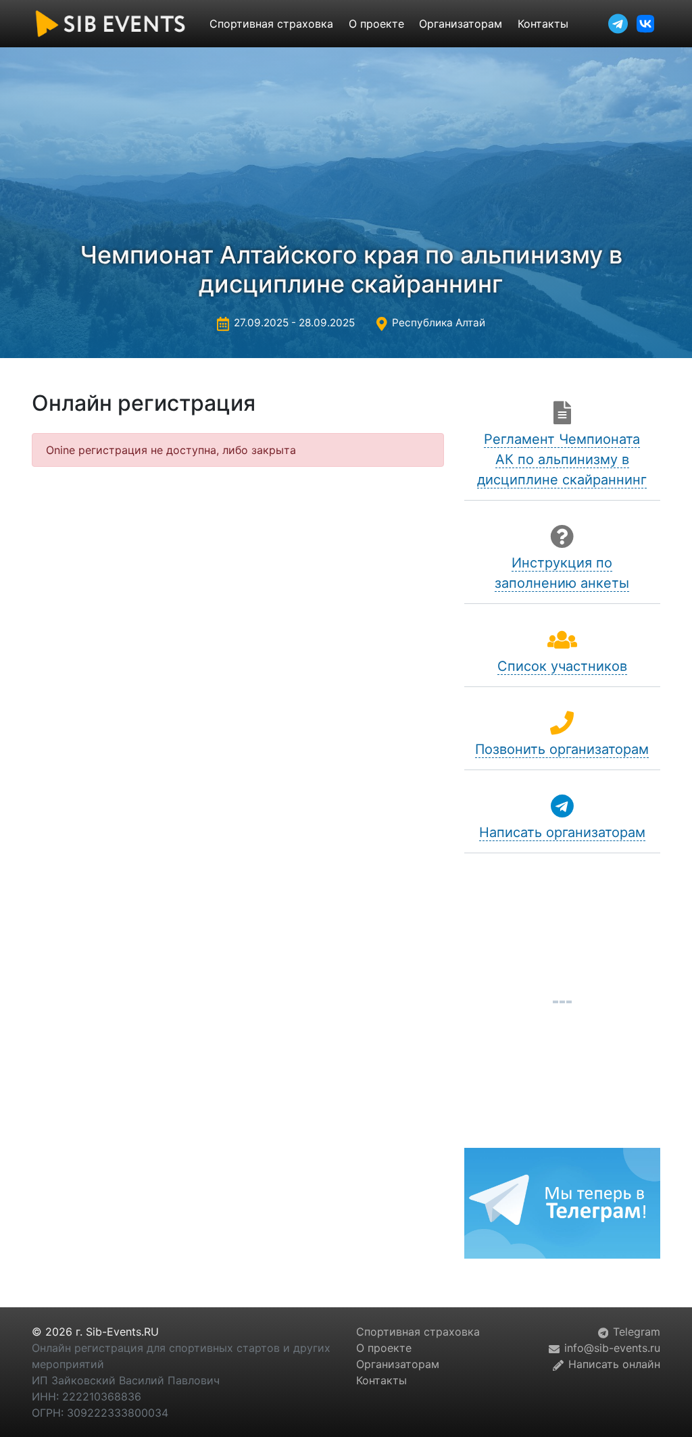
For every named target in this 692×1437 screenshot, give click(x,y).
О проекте (376, 23)
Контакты (543, 23)
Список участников (562, 666)
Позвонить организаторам (562, 749)
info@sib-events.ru (610, 1348)
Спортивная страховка (271, 23)
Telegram (635, 1331)
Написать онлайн (612, 1364)
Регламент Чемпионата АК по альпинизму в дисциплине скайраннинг (562, 459)
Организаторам (460, 23)
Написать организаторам (562, 832)
